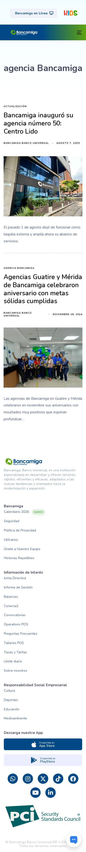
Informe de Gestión (18, 587)
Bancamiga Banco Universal (26, 143)
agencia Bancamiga (19, 268)
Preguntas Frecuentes (20, 633)
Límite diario (13, 661)
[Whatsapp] (13, 779)
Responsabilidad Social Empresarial (35, 685)
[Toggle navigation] (62, 32)
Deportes (11, 700)
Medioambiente (15, 718)
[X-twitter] (43, 779)
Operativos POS (16, 624)
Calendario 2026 (23, 511)
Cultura (9, 690)
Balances (11, 596)
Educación (11, 709)
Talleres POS (14, 643)
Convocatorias (15, 615)
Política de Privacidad (20, 530)
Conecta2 (11, 606)
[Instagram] (28, 779)
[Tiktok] (58, 779)
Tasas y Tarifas (15, 652)
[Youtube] (35, 792)
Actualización (15, 106)
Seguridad (11, 521)
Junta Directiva (15, 578)
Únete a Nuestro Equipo (22, 549)
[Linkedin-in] (50, 792)
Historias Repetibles (19, 558)
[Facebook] (73, 779)
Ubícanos (11, 539)
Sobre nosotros (15, 670)
